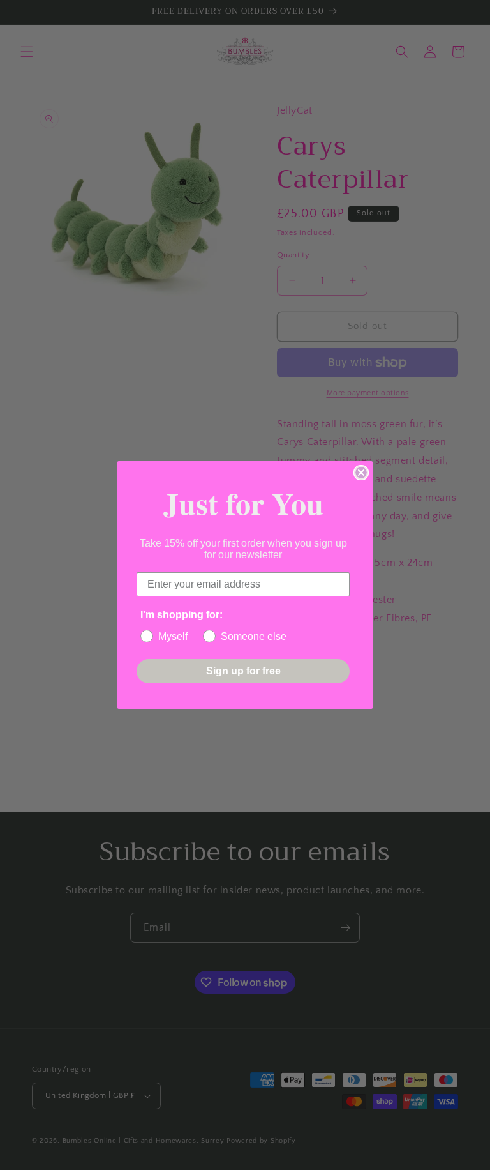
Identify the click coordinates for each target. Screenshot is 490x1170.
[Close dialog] (361, 472)
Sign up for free (243, 670)
